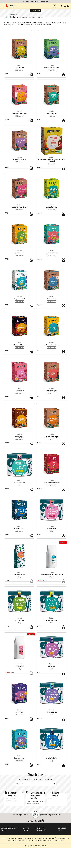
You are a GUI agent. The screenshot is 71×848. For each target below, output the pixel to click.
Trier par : (33, 31)
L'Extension (43, 846)
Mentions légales (26, 829)
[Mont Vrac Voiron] (11, 6)
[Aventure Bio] (35, 814)
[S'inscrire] (53, 784)
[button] (2, 6)
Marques (12, 14)
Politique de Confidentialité (41, 829)
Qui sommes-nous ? (62, 829)
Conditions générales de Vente (9, 829)
